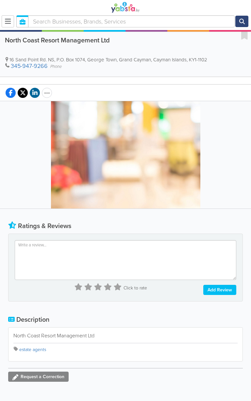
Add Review (220, 289)
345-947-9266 (29, 66)
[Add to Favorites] (244, 35)
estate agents (32, 349)
